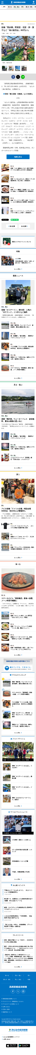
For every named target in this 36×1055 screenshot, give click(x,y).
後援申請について (7, 1012)
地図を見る (18, 157)
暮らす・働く (29, 6)
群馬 (7, 33)
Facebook (13, 991)
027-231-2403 (12, 86)
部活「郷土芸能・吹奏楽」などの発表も (19, 94)
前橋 (4, 33)
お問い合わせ (6, 1006)
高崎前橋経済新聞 (18, 2)
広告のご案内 (6, 1009)
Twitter (18, 991)
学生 (14, 33)
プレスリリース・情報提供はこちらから (13, 1001)
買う (23, 6)
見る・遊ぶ (16, 6)
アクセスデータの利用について (11, 1004)
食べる (10, 6)
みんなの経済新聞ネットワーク (18, 1030)
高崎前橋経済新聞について (10, 998)
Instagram (23, 991)
